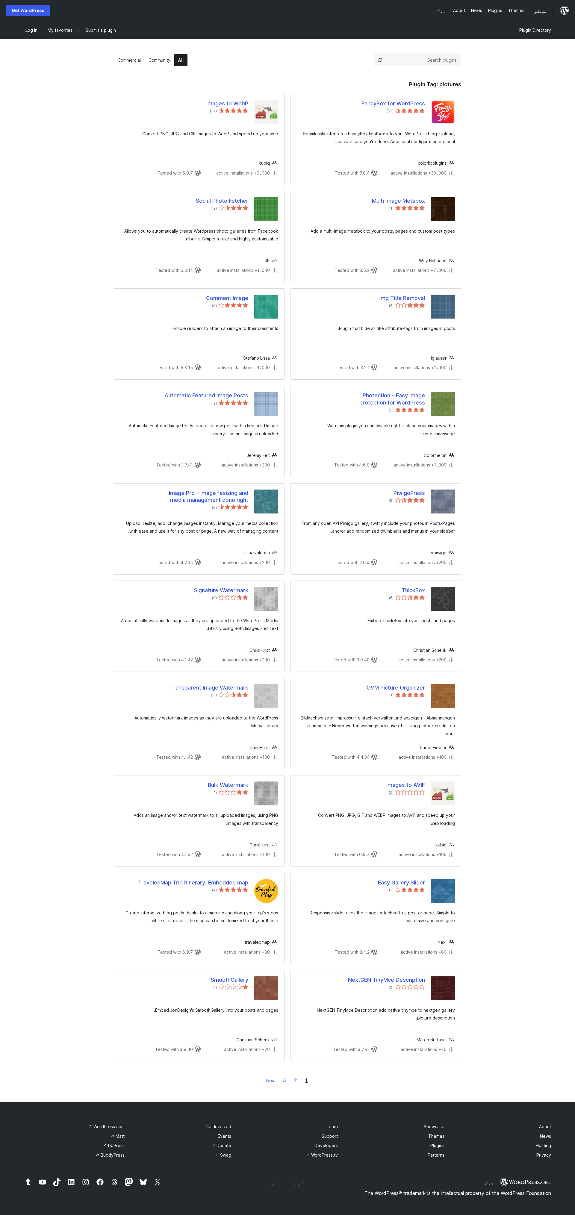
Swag (223, 1155)
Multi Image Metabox (398, 201)
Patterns (436, 1155)
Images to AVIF (405, 785)
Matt (118, 1136)
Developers (326, 1145)
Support (330, 1136)
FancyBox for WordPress (393, 103)
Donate (221, 1145)
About (545, 1126)
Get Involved (218, 1126)
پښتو (489, 1182)
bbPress (114, 1145)
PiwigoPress (409, 493)
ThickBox (413, 590)
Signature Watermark (221, 590)
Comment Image (227, 298)
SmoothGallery (229, 980)
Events (224, 1136)
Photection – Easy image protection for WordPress (392, 398)
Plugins (437, 1145)
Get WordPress (28, 10)
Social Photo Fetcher (222, 201)
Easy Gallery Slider (401, 882)
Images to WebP (227, 103)
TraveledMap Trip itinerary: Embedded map (193, 882)
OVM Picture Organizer (396, 687)
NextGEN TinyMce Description (386, 980)
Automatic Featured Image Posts (206, 395)
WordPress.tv (322, 1155)
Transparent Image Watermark (209, 687)
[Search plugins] (380, 60)
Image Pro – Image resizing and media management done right (208, 496)
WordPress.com (106, 1126)
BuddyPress (110, 1155)
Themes (436, 1136)
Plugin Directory (535, 30)
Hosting (543, 1145)
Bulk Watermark (228, 785)
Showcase (434, 1126)
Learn (332, 1126)
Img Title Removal (402, 298)
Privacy (543, 1155)
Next (271, 1080)
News (545, 1136)
